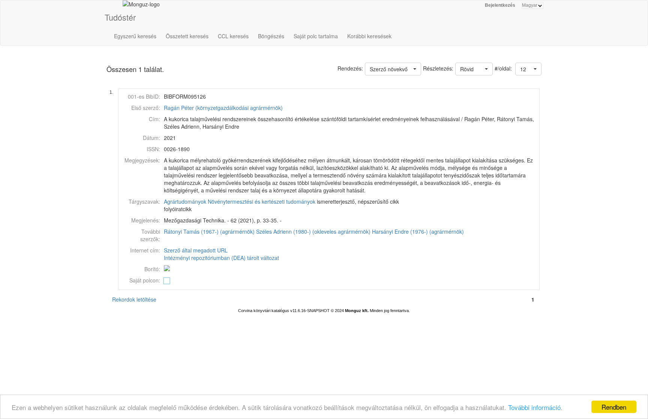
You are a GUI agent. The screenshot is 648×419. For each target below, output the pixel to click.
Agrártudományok (185, 201)
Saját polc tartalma (316, 36)
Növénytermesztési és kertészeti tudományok (261, 201)
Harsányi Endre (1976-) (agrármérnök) (418, 231)
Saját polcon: (144, 280)
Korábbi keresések (369, 36)
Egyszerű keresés (135, 36)
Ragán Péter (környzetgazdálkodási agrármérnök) (223, 107)
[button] (528, 69)
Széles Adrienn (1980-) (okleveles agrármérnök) (313, 231)
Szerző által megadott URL (196, 250)
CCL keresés (233, 36)
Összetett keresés (187, 36)
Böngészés (271, 36)
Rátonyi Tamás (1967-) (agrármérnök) (209, 231)
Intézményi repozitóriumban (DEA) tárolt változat (221, 257)
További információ (534, 407)
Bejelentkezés (500, 5)
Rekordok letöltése (134, 299)
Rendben (614, 406)
